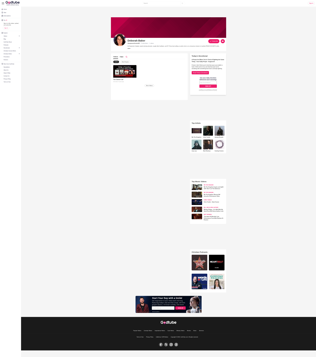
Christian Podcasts (200, 252)
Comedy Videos (148, 330)
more (129, 48)
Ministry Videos (180, 330)
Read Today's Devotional (200, 72)
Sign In (6, 28)
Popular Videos (137, 330)
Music (194, 330)
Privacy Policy (149, 337)
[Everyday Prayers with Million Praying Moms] (216, 281)
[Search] (182, 3)
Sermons (201, 330)
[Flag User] (223, 41)
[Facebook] (161, 344)
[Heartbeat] (216, 262)
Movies (189, 330)
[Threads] (176, 344)
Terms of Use (140, 337)
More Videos (149, 85)
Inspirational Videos (160, 330)
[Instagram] (171, 344)
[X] (166, 344)
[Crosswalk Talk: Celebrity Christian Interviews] (199, 262)
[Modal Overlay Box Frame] (208, 84)
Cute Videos (171, 330)
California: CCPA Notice (162, 337)
